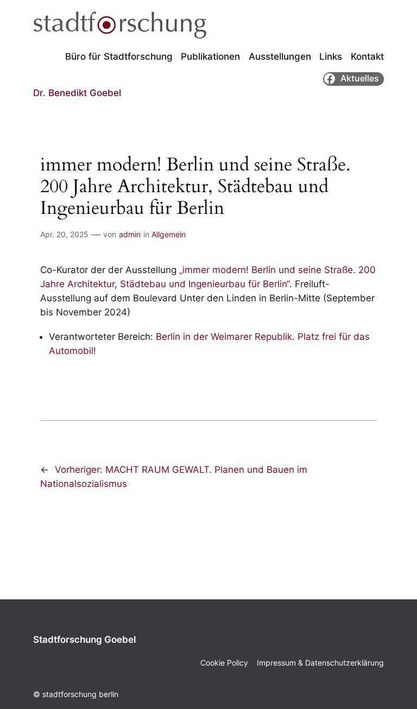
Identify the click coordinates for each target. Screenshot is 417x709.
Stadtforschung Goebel (84, 639)
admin (130, 234)
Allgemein (168, 234)
